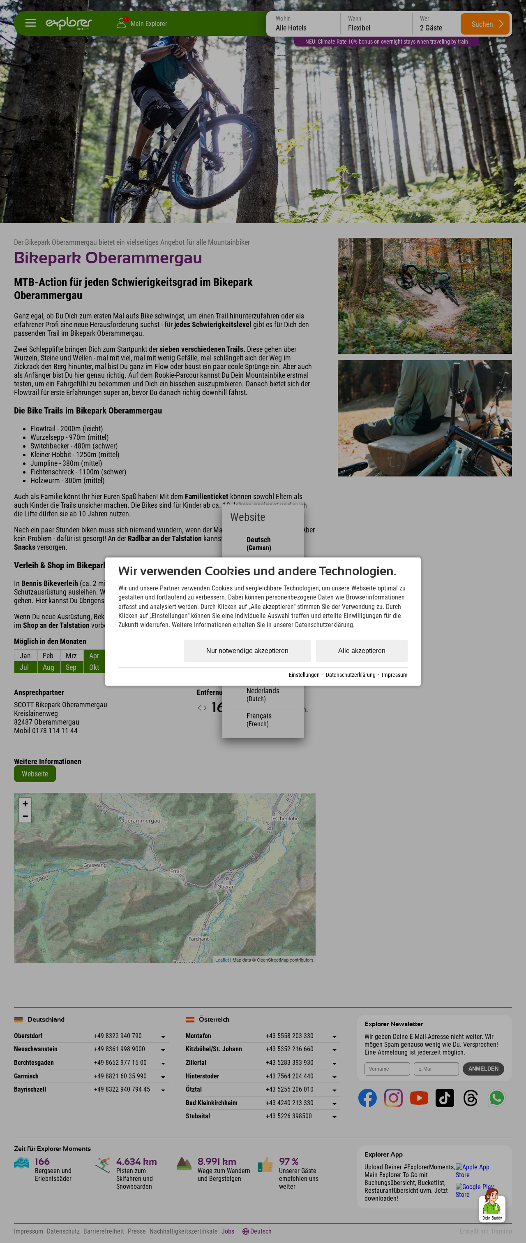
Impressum (395, 674)
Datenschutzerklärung (351, 674)
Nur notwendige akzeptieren (247, 650)
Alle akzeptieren (361, 650)
